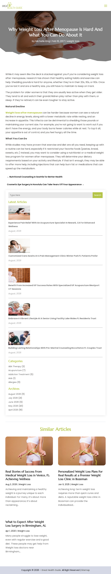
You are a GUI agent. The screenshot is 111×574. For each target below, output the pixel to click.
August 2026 (14, 394)
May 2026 (13, 405)
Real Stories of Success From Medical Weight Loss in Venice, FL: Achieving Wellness (27, 475)
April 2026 (13, 409)
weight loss (73, 41)
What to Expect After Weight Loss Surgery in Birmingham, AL (25, 523)
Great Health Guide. (51, 570)
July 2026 (13, 397)
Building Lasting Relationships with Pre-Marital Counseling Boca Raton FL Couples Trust (55, 347)
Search (97, 195)
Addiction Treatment (19, 374)
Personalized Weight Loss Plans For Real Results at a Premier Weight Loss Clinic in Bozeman (80, 475)
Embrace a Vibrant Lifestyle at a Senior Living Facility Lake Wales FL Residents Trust (52, 318)
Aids (10, 378)
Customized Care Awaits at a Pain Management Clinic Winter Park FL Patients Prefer (53, 255)
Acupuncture (15, 370)
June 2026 (13, 402)
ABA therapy (14, 366)
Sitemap (85, 570)
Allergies (12, 382)
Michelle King (42, 41)
